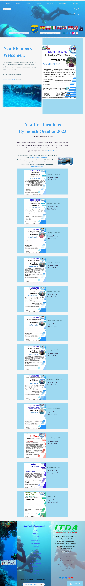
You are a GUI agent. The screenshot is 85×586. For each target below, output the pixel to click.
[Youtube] (77, 33)
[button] (81, 28)
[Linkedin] (63, 33)
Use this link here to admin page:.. (39, 157)
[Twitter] (67, 33)
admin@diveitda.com (15, 74)
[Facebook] (70, 33)
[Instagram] (73, 33)
